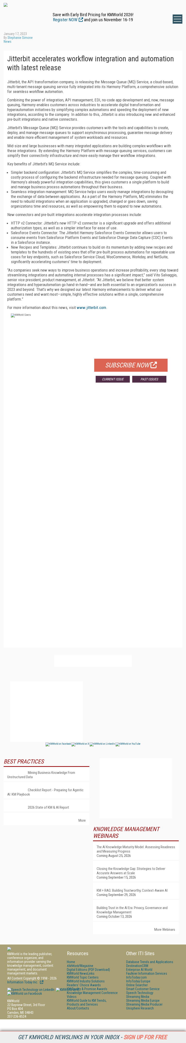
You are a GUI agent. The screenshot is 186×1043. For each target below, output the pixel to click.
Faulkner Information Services (146, 973)
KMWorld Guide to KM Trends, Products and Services (87, 1002)
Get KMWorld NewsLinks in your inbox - (92, 1037)
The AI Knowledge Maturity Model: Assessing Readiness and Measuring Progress (136, 849)
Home (71, 962)
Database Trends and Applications (149, 962)
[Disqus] (93, 457)
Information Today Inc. (23, 982)
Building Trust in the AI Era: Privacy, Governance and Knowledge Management (132, 910)
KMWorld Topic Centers (83, 977)
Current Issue (113, 379)
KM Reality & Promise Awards (87, 989)
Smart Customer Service (143, 989)
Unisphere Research (140, 1008)
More (82, 820)
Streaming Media (137, 997)
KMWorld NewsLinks (80, 973)
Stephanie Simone (20, 38)
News (7, 41)
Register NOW (65, 19)
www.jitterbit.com (91, 307)
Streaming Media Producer (144, 1004)
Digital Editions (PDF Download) (88, 970)
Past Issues (149, 379)
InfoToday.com (136, 977)
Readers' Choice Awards (84, 985)
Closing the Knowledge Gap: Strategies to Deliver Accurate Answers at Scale (131, 871)
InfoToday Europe (138, 981)
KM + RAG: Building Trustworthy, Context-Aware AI (132, 890)
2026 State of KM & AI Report (48, 807)
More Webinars (164, 929)
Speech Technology (139, 993)
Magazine (80, 966)
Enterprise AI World (139, 970)
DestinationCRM (137, 966)
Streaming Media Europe (143, 1000)
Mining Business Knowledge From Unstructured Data (41, 774)
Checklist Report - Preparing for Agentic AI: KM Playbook (45, 792)
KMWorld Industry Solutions (86, 981)
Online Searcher (137, 985)
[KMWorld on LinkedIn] (30, 990)
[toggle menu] (177, 19)
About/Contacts (78, 1008)
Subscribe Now (127, 365)
